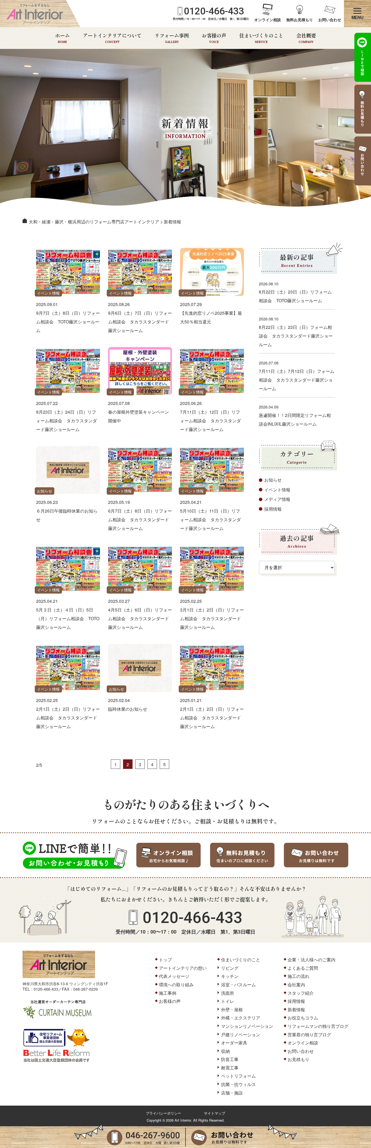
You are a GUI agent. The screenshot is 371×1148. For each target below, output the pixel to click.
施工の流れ (298, 976)
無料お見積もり (299, 19)
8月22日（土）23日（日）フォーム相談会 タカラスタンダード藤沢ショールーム (296, 336)
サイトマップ (214, 1113)
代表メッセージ (174, 976)
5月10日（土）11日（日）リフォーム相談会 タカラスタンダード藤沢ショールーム (210, 519)
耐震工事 (229, 1068)
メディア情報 (277, 499)
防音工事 (229, 1059)
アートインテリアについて (112, 38)
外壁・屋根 (232, 1009)
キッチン (229, 976)
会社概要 (306, 38)
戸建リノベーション (240, 1034)
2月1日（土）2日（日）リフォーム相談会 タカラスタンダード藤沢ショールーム (68, 717)
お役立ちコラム (303, 1018)
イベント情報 (48, 293)
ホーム (62, 38)
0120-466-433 (214, 11)
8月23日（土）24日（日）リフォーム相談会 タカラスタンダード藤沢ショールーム (66, 420)
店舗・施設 (232, 1093)
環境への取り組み (176, 984)
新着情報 (296, 1009)
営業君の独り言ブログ (309, 1034)
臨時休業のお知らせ (127, 709)
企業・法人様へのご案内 (311, 959)
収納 (225, 1051)
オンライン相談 (267, 19)
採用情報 (273, 509)
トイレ (227, 1001)
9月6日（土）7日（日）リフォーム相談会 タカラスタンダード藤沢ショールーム (140, 321)
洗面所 (227, 993)
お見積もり (298, 1059)
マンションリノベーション (247, 1026)
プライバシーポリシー (163, 1113)
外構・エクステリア (240, 1018)
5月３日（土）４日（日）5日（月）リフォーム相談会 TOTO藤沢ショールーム (67, 618)
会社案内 (296, 984)
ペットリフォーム (238, 1076)
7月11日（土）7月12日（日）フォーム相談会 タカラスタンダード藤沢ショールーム (296, 380)
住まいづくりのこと (261, 38)
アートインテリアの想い (183, 968)
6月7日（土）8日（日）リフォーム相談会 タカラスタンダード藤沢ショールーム (140, 519)
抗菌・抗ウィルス (238, 1084)
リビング (229, 968)
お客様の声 (214, 38)
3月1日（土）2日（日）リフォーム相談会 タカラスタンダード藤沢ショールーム (212, 618)
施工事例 (167, 993)
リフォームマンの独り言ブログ (318, 1026)
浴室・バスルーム (238, 984)
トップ (165, 959)
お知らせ (44, 491)
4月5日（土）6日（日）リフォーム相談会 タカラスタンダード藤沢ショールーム (140, 618)
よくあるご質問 (303, 968)
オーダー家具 (234, 1043)
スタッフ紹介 (301, 993)
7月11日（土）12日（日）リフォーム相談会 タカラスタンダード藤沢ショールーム (210, 420)
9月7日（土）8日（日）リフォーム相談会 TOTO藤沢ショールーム (68, 321)
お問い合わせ (329, 19)
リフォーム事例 (172, 38)
